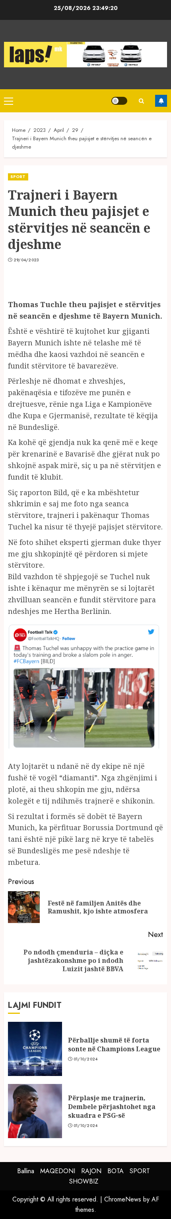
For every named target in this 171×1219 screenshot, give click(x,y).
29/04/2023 (26, 260)
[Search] (141, 101)
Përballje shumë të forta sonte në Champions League (114, 1044)
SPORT (18, 177)
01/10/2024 (86, 1059)
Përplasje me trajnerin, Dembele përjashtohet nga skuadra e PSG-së (111, 1107)
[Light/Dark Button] (119, 101)
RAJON (91, 1171)
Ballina (25, 1171)
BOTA (115, 1171)
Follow (161, 101)
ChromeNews (122, 1199)
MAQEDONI (57, 1171)
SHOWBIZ (83, 1181)
